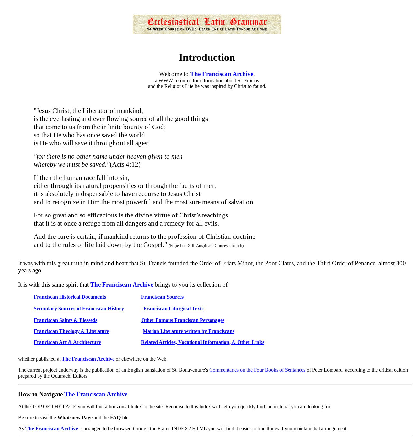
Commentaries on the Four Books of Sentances (257, 370)
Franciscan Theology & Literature (71, 331)
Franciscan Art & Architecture (67, 342)
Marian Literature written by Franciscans (188, 331)
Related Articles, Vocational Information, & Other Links (202, 342)
